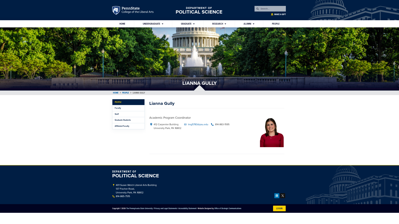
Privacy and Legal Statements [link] (165, 208)
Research (217, 24)
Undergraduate (151, 24)
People (276, 24)
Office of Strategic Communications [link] (227, 208)
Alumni (247, 24)
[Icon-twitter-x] (282, 195)
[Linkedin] (276, 195)
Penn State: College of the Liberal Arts (137, 11)
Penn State (116, 11)
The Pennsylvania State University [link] (139, 208)
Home (122, 24)
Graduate (186, 24)
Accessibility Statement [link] (187, 208)
